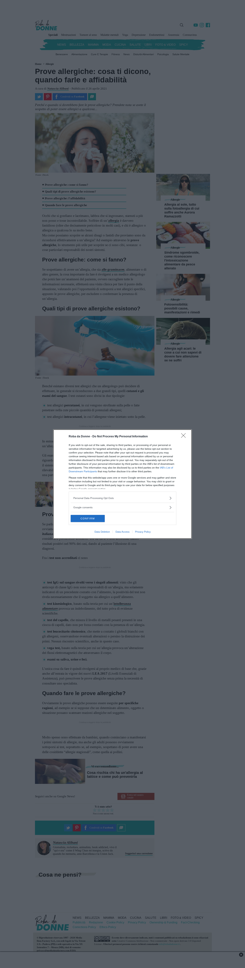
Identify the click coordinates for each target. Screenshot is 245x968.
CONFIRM (88, 518)
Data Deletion (102, 531)
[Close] (184, 436)
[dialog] (122, 484)
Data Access (122, 531)
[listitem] (122, 498)
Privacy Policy (143, 531)
